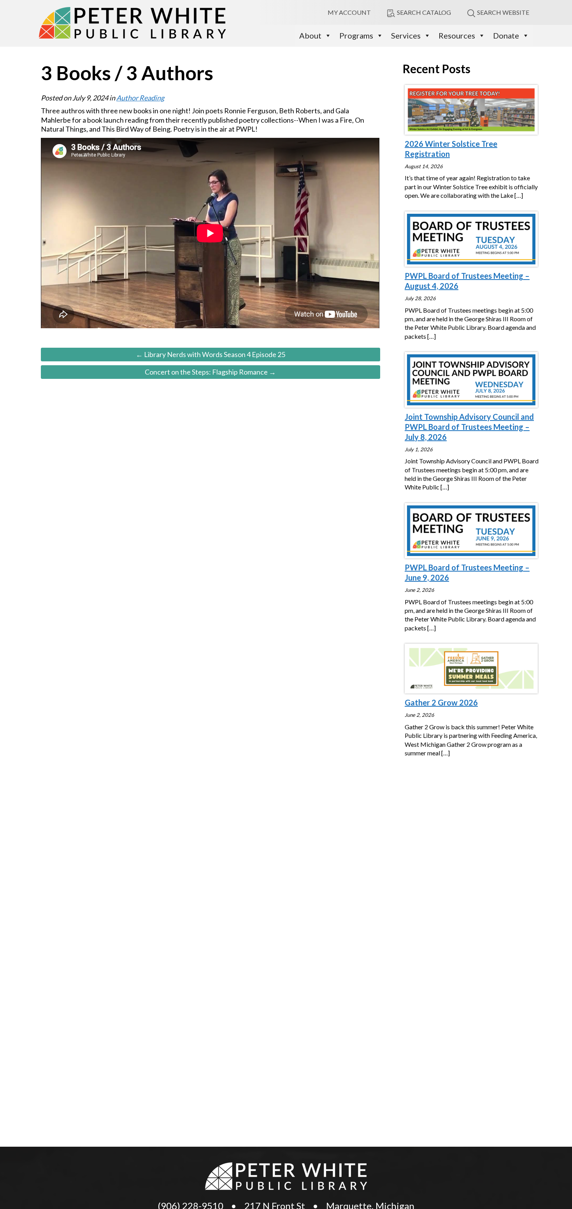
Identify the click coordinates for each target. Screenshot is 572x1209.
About (310, 35)
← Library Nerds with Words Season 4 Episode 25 (210, 354)
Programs (356, 35)
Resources (457, 35)
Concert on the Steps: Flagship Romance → (210, 372)
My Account (349, 12)
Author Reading (140, 97)
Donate (506, 35)
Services (406, 35)
